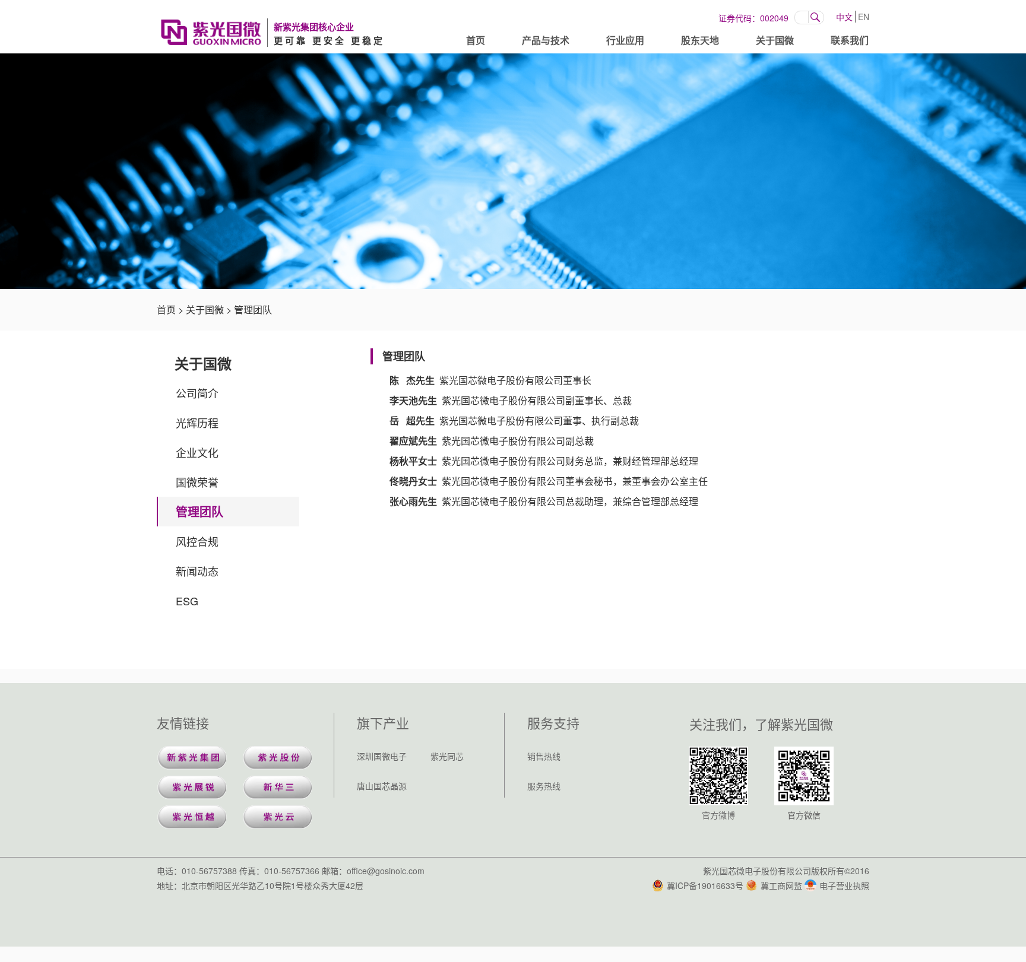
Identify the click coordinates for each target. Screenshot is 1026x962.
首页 (475, 40)
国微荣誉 (197, 482)
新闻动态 (197, 571)
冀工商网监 (781, 885)
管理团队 (253, 309)
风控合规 (197, 541)
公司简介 (197, 393)
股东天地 (700, 40)
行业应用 (625, 40)
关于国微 (775, 40)
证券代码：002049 (753, 18)
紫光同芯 (447, 756)
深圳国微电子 (382, 756)
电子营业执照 (844, 885)
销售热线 (543, 756)
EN (863, 17)
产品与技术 (545, 40)
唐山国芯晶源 (382, 786)
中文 (844, 17)
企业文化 (197, 452)
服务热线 (543, 786)
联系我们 (850, 40)
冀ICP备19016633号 (705, 885)
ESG (187, 600)
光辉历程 (197, 422)
